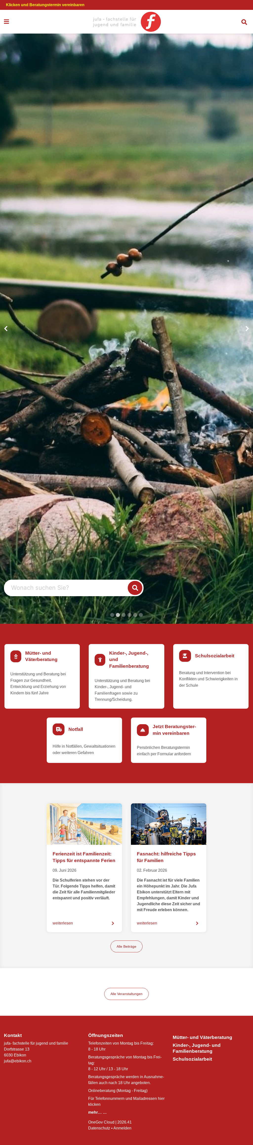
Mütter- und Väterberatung (202, 1037)
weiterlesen (63, 923)
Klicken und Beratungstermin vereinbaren (45, 5)
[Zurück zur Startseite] (126, 22)
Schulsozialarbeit (192, 1059)
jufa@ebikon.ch (17, 1061)
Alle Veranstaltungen (126, 994)
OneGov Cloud (101, 1122)
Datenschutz (99, 1128)
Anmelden (122, 1128)
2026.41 (124, 1122)
